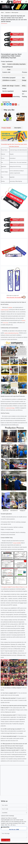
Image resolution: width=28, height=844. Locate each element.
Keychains (8, 12)
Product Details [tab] (6, 128)
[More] (2, 104)
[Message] (18, 104)
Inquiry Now (7, 105)
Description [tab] (17, 127)
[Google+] (16, 104)
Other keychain (15, 12)
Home (2, 12)
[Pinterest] (13, 104)
